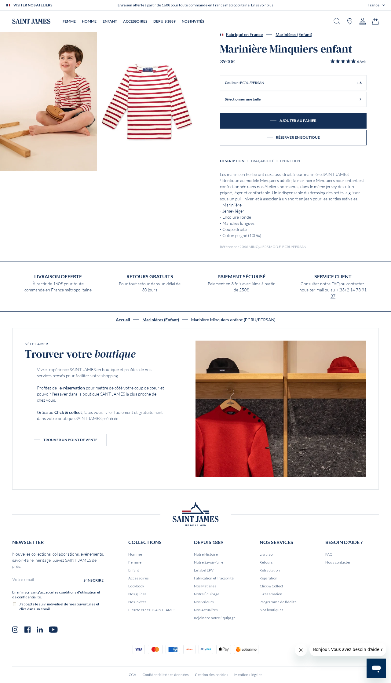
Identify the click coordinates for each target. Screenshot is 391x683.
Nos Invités (137, 602)
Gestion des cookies (211, 674)
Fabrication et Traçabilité (214, 578)
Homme (135, 554)
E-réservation (271, 594)
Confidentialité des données (165, 674)
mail (320, 289)
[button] (376, 5)
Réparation (268, 578)
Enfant (133, 570)
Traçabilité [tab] (262, 161)
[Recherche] (337, 21)
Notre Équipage (206, 594)
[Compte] (362, 21)
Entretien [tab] (290, 161)
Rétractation (270, 570)
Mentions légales (248, 674)
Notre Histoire (206, 554)
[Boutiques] (349, 21)
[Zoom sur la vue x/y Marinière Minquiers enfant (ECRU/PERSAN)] (48, 101)
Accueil (123, 319)
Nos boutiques (271, 610)
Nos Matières (205, 586)
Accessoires (138, 578)
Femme (134, 562)
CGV (132, 674)
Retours (266, 562)
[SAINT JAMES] (31, 21)
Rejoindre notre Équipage (215, 617)
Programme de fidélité (278, 602)
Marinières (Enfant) (294, 34)
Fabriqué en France (244, 34)
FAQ (335, 283)
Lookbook (136, 586)
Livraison (267, 554)
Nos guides (137, 594)
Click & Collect (271, 586)
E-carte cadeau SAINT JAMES (151, 610)
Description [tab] (232, 161)
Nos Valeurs (204, 602)
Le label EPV (204, 570)
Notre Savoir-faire (208, 562)
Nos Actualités (206, 610)
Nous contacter (338, 562)
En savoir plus (262, 5)
